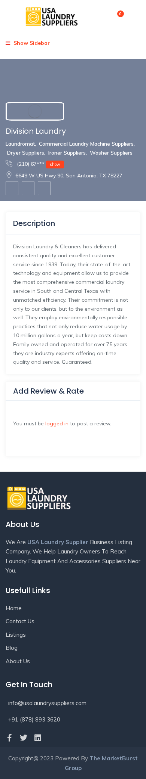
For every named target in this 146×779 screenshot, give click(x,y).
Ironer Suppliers (67, 152)
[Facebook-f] (9, 738)
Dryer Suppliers (25, 152)
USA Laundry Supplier (57, 542)
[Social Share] (44, 188)
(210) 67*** (37, 164)
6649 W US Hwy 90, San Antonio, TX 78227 (68, 175)
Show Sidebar (31, 43)
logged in (57, 423)
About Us (18, 661)
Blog (12, 647)
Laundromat (20, 143)
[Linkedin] (38, 738)
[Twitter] (23, 738)
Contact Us (20, 621)
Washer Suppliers (111, 152)
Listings (16, 634)
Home (14, 608)
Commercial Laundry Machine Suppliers (86, 143)
